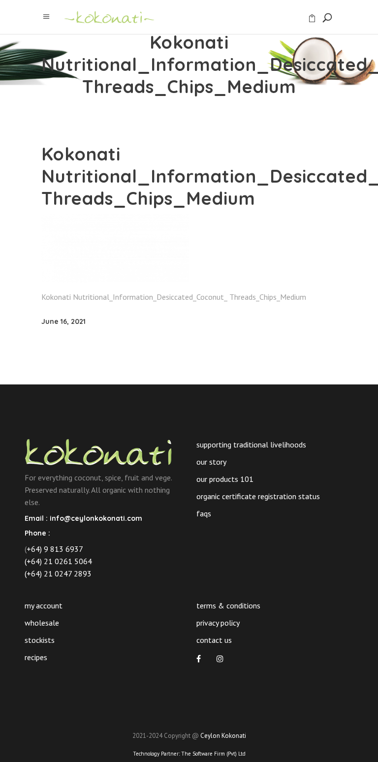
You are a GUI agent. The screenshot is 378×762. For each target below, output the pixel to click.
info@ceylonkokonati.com (96, 518)
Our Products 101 (224, 479)
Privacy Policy (218, 623)
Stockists (40, 640)
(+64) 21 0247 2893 (58, 573)
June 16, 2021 (63, 321)
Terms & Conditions (228, 605)
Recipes (36, 657)
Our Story (211, 462)
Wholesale (42, 623)
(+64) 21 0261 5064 (58, 561)
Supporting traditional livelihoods (251, 444)
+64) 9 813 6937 (55, 549)
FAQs (203, 513)
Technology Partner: (189, 753)
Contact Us (214, 640)
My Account (44, 605)
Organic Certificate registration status (258, 496)
